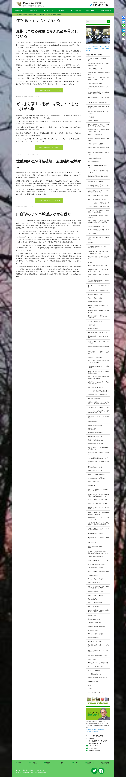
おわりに (90, 689)
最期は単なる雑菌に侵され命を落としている (98, 166)
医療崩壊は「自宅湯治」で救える (97, 444)
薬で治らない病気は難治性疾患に (97, 474)
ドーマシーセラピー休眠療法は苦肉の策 (98, 203)
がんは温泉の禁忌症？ (94, 630)
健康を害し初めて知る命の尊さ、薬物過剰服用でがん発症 (98, 382)
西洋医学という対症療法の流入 (96, 432)
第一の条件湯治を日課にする (95, 579)
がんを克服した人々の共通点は (96, 478)
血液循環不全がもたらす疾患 (95, 591)
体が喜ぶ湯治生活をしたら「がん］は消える (98, 336)
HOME (19, 10)
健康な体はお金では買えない (95, 387)
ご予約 (75, 10)
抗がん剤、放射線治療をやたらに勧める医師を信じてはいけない (98, 280)
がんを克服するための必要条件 (96, 568)
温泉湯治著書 (106, 10)
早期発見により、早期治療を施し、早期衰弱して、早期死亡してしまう (98, 78)
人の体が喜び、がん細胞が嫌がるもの (98, 290)
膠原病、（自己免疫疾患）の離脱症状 (98, 503)
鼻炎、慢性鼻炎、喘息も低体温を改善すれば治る (98, 112)
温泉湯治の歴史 (92, 429)
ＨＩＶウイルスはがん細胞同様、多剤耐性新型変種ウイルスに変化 (98, 411)
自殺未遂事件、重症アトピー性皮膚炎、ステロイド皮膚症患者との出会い (98, 523)
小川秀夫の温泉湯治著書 (93, 731)
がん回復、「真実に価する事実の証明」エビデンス (98, 306)
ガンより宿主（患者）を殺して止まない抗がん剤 (98, 171)
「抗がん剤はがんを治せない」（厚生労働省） (98, 238)
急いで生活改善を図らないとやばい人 (98, 458)
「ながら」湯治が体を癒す (95, 298)
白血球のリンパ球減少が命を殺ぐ (97, 181)
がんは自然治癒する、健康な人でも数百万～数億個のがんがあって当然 (98, 125)
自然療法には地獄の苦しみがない (97, 226)
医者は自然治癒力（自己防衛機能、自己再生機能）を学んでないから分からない (98, 221)
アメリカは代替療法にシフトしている (98, 560)
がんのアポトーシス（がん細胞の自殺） (98, 571)
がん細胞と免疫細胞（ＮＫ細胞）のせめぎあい (98, 139)
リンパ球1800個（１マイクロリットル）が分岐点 (99, 342)
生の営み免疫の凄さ (93, 575)
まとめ (89, 685)
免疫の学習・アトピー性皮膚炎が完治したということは (98, 538)
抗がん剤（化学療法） (94, 162)
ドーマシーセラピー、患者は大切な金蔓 (98, 206)
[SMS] (124, 35)
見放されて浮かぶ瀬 (93, 482)
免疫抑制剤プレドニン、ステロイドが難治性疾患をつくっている (98, 518)
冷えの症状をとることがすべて (96, 467)
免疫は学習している (93, 542)
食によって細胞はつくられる (95, 666)
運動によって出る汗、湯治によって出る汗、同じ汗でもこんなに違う (98, 610)
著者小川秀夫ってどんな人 (95, 470)
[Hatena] (124, 30)
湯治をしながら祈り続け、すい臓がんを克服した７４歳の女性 (98, 513)
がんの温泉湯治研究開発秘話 (95, 557)
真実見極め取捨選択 (93, 681)
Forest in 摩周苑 (32, 3)
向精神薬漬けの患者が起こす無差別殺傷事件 (98, 462)
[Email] (124, 39)
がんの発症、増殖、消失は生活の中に (98, 332)
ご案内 (47, 10)
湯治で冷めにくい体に (94, 582)
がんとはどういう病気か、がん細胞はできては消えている (98, 64)
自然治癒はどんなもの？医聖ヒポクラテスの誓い (98, 216)
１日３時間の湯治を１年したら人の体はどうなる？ (98, 507)
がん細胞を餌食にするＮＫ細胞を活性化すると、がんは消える (98, 130)
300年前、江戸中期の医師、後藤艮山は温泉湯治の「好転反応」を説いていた (98, 552)
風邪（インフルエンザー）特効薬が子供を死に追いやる (98, 448)
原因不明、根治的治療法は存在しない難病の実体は (98, 107)
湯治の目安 (90, 10)
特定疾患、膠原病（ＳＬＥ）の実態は (98, 500)
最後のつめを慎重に (93, 328)
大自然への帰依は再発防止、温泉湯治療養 (98, 275)
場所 (63, 10)
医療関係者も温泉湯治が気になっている (98, 677)
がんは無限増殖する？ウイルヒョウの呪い (98, 98)
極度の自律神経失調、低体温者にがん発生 (98, 148)
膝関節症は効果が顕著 (94, 619)
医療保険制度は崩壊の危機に (95, 436)
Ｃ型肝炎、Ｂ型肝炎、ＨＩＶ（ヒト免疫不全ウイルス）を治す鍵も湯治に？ (98, 402)
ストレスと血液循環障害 (94, 158)
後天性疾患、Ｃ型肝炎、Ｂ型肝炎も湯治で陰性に (98, 417)
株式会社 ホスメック (40, 770)
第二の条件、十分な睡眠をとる (96, 634)
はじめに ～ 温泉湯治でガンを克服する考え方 (98, 59)
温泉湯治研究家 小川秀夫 (22, 96)
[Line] (124, 26)
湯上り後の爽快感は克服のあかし (97, 626)
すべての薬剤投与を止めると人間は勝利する (98, 453)
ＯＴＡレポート (92, 233)
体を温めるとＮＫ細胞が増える (96, 135)
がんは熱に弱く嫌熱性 (94, 398)
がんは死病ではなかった (94, 674)
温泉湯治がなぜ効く (93, 421)
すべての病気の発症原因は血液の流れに (98, 391)
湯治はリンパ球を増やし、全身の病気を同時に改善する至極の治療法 (98, 587)
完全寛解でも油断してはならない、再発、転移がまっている (98, 270)
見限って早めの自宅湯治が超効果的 (97, 199)
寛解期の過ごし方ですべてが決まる (97, 266)
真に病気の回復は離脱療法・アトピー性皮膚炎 (98, 547)
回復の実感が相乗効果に (94, 623)
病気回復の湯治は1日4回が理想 (96, 595)
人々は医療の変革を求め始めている (97, 102)
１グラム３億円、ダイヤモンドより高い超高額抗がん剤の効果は (98, 191)
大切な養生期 (91, 325)
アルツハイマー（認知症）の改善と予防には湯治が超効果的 (98, 361)
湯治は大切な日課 (92, 599)
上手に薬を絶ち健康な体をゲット (97, 357)
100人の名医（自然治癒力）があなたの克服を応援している (98, 247)
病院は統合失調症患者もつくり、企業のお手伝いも (98, 366)
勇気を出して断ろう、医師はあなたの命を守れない (98, 316)
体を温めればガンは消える (34, 96)
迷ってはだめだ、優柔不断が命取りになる (98, 286)
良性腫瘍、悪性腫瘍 (93, 120)
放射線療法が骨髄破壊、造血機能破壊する (98, 176)
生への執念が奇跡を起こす (95, 321)
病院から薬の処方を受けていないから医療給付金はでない (98, 372)
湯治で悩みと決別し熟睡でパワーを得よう (98, 645)
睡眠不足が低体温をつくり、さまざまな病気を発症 (98, 651)
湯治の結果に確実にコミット (95, 301)
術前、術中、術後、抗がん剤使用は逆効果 (98, 257)
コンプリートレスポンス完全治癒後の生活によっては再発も (98, 489)
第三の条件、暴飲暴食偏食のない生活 (98, 655)
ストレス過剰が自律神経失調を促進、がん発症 (98, 153)
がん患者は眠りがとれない (95, 641)
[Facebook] (124, 17)
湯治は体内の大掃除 (93, 606)
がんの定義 (91, 117)
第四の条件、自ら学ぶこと (95, 670)
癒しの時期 (91, 262)
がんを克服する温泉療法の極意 (96, 564)
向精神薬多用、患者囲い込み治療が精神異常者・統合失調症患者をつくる (98, 495)
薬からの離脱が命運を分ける (95, 533)
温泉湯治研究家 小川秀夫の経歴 (95, 729)
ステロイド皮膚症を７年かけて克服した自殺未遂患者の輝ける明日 (98, 529)
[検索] (108, 21)
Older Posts (49, 150)
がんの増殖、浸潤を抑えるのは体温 (97, 394)
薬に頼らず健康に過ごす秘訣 (95, 440)
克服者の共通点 (92, 485)
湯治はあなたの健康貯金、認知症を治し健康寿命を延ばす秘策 (98, 377)
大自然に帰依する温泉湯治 (95, 425)
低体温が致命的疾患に (94, 637)
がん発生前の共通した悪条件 (95, 144)
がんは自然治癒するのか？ (95, 69)
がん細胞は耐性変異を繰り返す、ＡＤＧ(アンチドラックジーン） (98, 185)
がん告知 (90, 242)
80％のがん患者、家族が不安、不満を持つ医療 (99, 73)
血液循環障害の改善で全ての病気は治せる (98, 347)
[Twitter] (124, 22)
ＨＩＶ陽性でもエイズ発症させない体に (98, 407)
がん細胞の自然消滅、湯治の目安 (97, 294)
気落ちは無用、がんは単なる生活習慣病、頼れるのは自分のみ (98, 252)
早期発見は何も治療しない (95, 83)
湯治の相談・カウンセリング (95, 692)
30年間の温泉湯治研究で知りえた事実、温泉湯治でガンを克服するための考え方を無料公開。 (97, 48)
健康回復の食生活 (92, 659)
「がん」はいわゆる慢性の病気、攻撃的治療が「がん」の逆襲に (98, 211)
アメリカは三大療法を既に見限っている (98, 230)
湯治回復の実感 (92, 615)
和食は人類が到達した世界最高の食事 (98, 663)
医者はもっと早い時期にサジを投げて (98, 195)
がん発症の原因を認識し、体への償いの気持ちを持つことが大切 (98, 92)
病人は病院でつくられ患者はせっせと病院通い (98, 352)
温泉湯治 (33, 10)
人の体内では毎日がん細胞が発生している (98, 87)
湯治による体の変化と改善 (95, 602)
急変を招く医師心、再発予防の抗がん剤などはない (98, 311)
